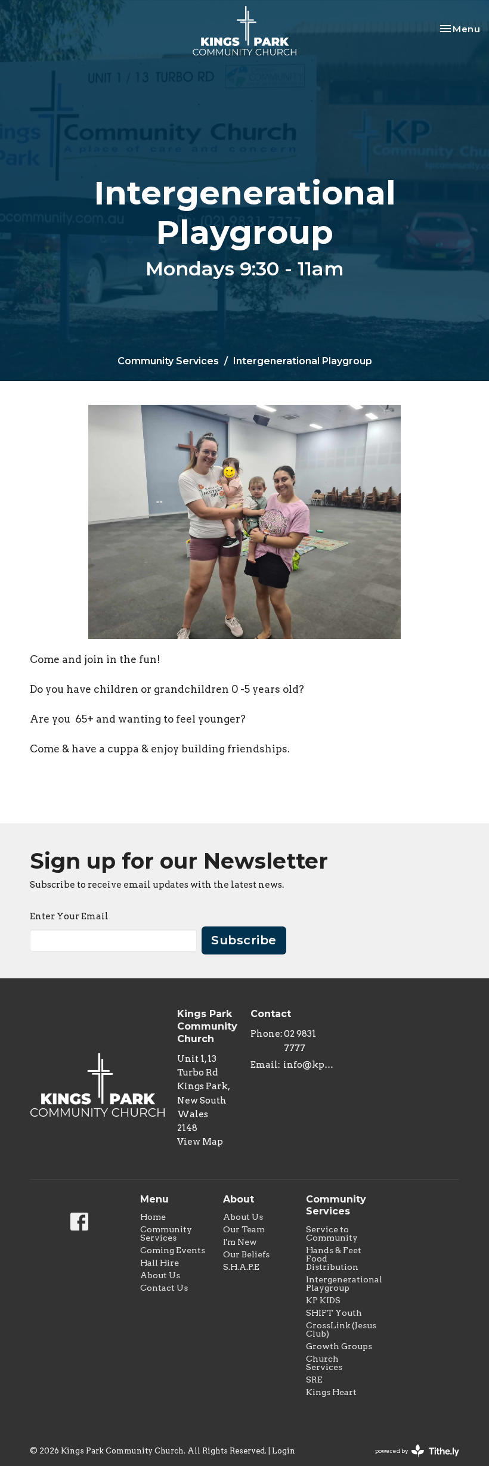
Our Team (244, 1229)
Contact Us (164, 1288)
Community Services (168, 361)
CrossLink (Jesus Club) (341, 1329)
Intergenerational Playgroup (344, 1284)
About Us (160, 1275)
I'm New (240, 1242)
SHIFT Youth (334, 1313)
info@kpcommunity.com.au (309, 1064)
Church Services (324, 1363)
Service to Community (332, 1233)
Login (283, 1450)
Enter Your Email (69, 916)
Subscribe (244, 940)
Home (153, 1217)
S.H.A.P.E (241, 1267)
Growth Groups (339, 1346)
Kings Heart (331, 1392)
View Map (200, 1141)
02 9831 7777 (300, 1040)
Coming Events (172, 1250)
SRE (314, 1379)
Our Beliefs (246, 1254)
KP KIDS (323, 1300)
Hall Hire (159, 1262)
